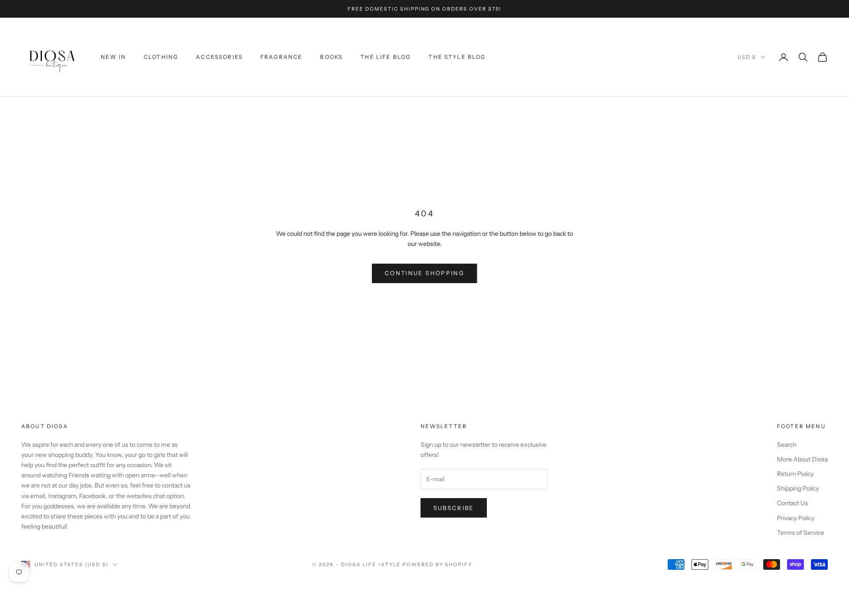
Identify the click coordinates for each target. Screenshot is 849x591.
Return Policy (795, 474)
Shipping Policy (798, 488)
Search (786, 445)
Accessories (219, 57)
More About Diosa (802, 459)
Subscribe (453, 507)
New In (113, 57)
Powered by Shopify (437, 564)
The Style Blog (457, 57)
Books (331, 57)
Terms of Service (800, 533)
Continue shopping (424, 272)
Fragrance (281, 57)
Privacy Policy (796, 518)
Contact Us (792, 503)
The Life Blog (385, 57)
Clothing (161, 57)
